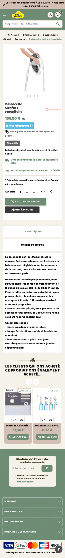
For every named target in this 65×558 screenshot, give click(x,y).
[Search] (58, 24)
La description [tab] (33, 231)
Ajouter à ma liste (22, 209)
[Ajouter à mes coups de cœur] (43, 192)
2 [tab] (30, 96)
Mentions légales (25, 482)
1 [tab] (27, 96)
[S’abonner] (47, 468)
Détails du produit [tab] (32, 244)
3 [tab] (34, 96)
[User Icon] (50, 15)
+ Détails (55, 170)
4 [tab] (37, 96)
